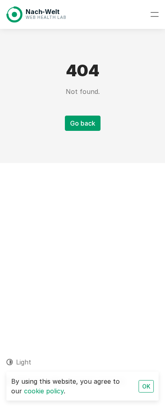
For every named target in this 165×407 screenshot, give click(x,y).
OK (146, 386)
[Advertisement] (82, 249)
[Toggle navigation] (155, 14)
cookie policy (44, 391)
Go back (82, 123)
